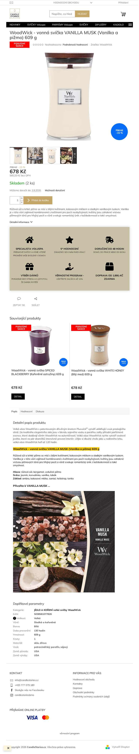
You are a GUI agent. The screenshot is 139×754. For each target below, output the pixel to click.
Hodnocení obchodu (66, 2)
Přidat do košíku (40, 200)
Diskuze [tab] (40, 411)
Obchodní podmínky (83, 692)
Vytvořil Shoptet (121, 746)
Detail (18, 396)
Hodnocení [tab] (26, 411)
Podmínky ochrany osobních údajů (91, 696)
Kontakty (78, 683)
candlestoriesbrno (24, 695)
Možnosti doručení (55, 190)
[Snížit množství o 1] (21, 202)
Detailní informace (19, 222)
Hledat (82, 13)
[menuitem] (15, 24)
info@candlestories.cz (26, 680)
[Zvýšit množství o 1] (21, 198)
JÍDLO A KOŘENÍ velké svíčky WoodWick (57, 610)
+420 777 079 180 (24, 685)
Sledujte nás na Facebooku (29, 690)
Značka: (101, 44)
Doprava (77, 688)
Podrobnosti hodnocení (75, 44)
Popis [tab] (14, 411)
